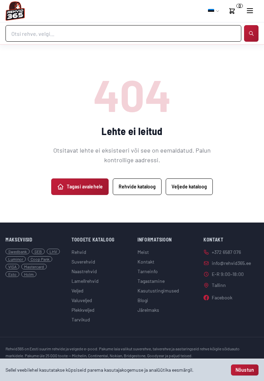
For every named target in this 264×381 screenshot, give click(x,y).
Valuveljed (82, 300)
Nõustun (244, 370)
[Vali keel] (214, 11)
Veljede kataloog (189, 186)
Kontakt (146, 262)
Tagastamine (151, 281)
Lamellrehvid (85, 281)
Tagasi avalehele (85, 186)
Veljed (78, 291)
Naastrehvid (84, 271)
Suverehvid (83, 262)
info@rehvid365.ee (231, 263)
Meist (143, 252)
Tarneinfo (148, 271)
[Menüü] (249, 10)
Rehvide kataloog (137, 186)
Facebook (222, 297)
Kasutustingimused (158, 291)
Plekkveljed (83, 310)
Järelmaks (148, 310)
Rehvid (79, 252)
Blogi (143, 300)
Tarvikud (81, 319)
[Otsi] (251, 33)
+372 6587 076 (226, 252)
